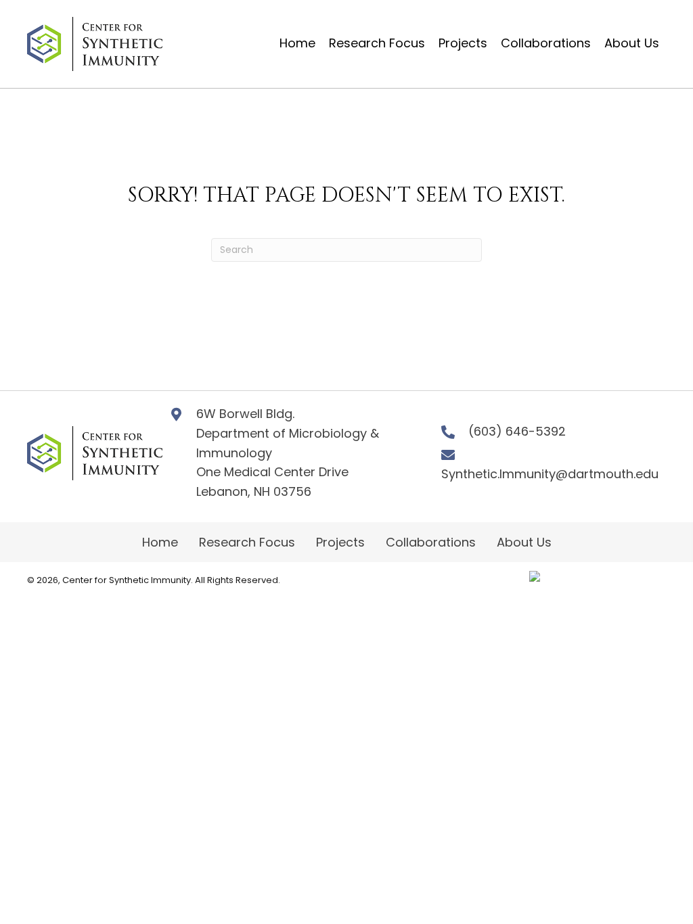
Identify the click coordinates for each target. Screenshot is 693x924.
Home (160, 542)
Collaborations (431, 542)
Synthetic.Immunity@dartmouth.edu (549, 473)
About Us (524, 542)
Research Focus (247, 542)
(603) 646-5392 (517, 431)
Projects (340, 542)
